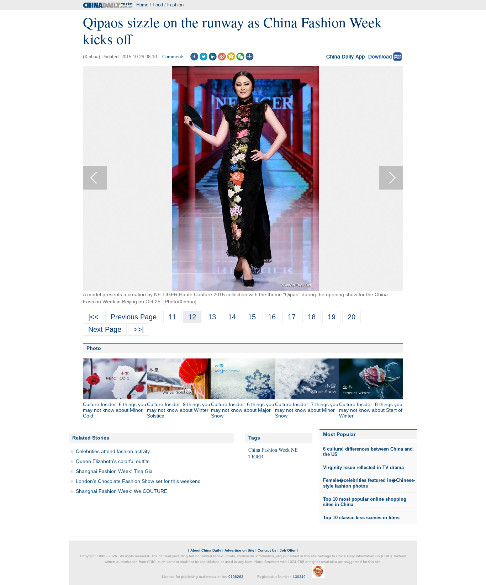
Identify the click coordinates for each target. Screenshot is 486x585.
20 (351, 317)
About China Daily (205, 550)
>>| (138, 329)
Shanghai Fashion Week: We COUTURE (121, 491)
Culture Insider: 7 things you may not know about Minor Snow (306, 410)
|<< (93, 317)
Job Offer (288, 550)
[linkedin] (212, 59)
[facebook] (194, 59)
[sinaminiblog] (222, 59)
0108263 (235, 577)
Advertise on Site (239, 550)
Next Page (104, 329)
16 (272, 317)
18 (312, 317)
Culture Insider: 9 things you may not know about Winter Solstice (178, 410)
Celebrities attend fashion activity (113, 451)
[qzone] (231, 59)
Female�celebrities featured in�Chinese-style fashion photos (369, 483)
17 (292, 317)
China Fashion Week (269, 449)
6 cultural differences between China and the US (368, 451)
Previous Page (134, 317)
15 (252, 317)
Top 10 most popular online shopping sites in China (364, 501)
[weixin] (240, 59)
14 (232, 317)
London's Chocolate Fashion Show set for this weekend (138, 481)
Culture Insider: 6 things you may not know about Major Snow (242, 410)
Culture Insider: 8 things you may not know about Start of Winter (370, 410)
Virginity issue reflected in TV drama (363, 467)
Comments (173, 56)
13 (212, 317)
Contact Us (267, 550)
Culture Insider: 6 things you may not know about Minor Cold (114, 410)
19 (332, 317)
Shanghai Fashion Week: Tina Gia (114, 471)
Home (142, 4)
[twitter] (203, 59)
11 (172, 317)
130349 (299, 577)
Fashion (175, 4)
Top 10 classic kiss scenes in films (361, 517)
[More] (249, 59)
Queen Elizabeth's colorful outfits (112, 461)
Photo (93, 348)
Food (158, 4)
